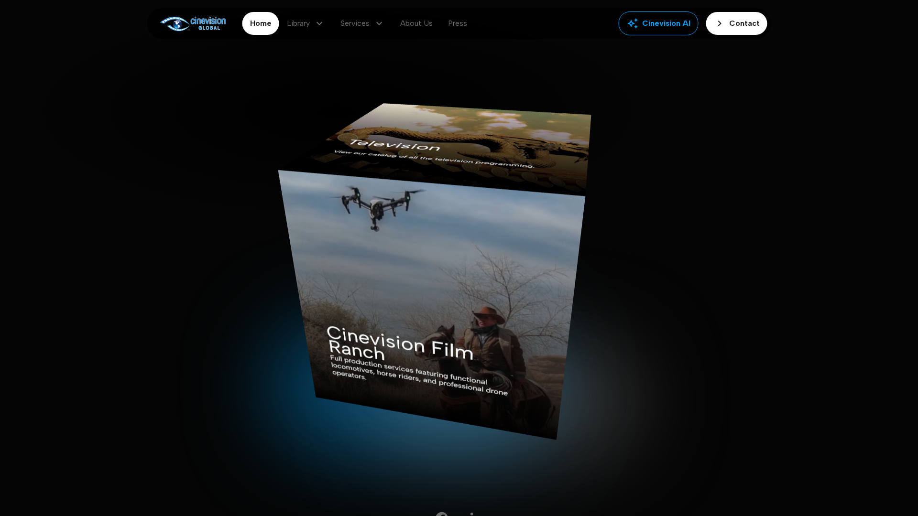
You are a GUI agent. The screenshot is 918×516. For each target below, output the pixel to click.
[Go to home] (193, 23)
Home (261, 23)
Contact (737, 23)
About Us (416, 23)
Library (306, 23)
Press (457, 23)
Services (362, 23)
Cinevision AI (658, 23)
